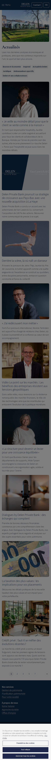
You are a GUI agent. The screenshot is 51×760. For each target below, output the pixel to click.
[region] (25, 742)
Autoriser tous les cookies (25, 756)
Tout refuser (25, 750)
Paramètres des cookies (26, 743)
